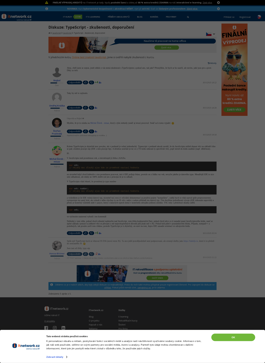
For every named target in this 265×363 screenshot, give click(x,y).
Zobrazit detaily (54, 357)
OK (233, 337)
